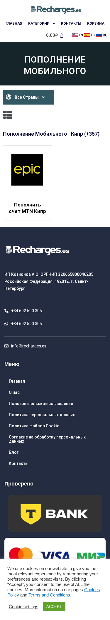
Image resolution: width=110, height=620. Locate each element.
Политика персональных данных (42, 414)
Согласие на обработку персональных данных (47, 439)
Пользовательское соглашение (41, 403)
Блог (13, 452)
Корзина (95, 23)
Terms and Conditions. (49, 595)
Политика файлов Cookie (34, 426)
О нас (14, 392)
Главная (14, 23)
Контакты (71, 23)
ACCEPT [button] (54, 606)
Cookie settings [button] (23, 606)
